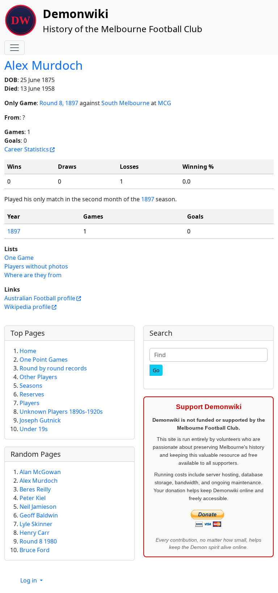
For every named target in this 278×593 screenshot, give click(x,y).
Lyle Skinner (36, 524)
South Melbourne (125, 103)
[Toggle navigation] (14, 47)
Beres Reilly (35, 489)
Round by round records (53, 368)
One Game (19, 258)
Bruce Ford (35, 550)
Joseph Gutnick (40, 420)
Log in (29, 580)
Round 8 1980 (38, 541)
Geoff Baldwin (39, 515)
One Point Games (44, 360)
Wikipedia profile (27, 307)
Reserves (32, 394)
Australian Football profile (39, 298)
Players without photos (36, 266)
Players (29, 403)
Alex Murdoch (43, 65)
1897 (147, 199)
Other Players (38, 377)
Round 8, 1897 (58, 103)
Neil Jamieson (38, 507)
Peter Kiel (33, 498)
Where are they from (33, 275)
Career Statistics (26, 149)
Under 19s (34, 429)
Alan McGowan (40, 472)
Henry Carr (35, 533)
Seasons (31, 386)
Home (28, 351)
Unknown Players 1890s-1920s (61, 412)
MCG (164, 103)
